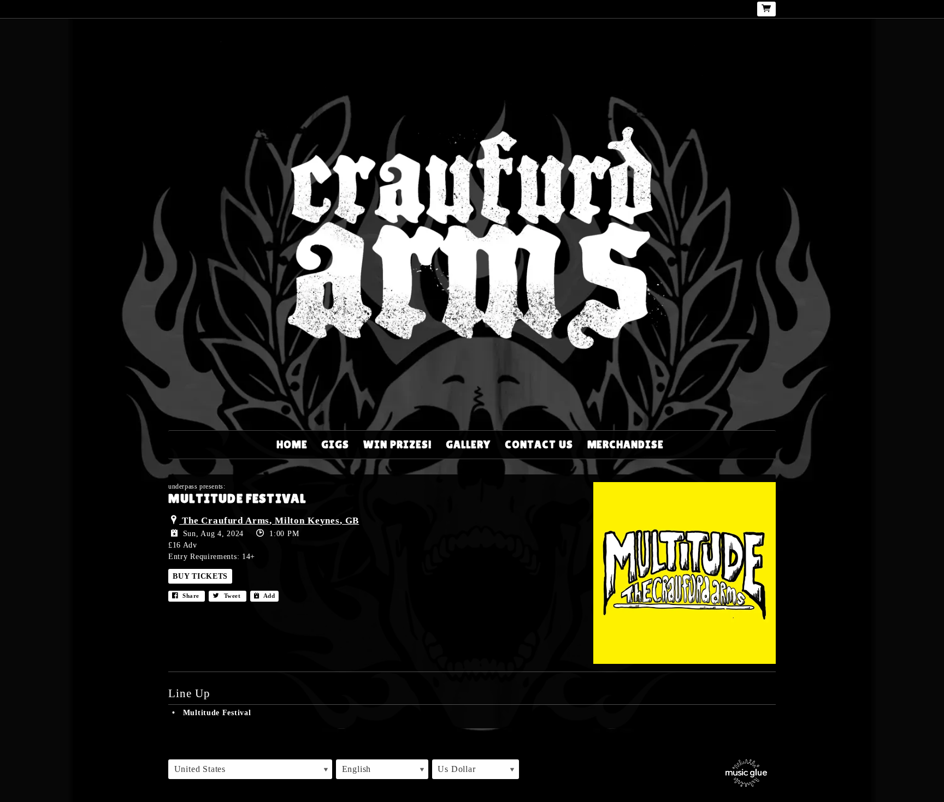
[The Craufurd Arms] (472, 227)
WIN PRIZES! (397, 444)
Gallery (468, 444)
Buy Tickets (200, 576)
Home (292, 444)
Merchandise (625, 444)
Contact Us (539, 444)
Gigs (335, 444)
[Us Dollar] (475, 769)
